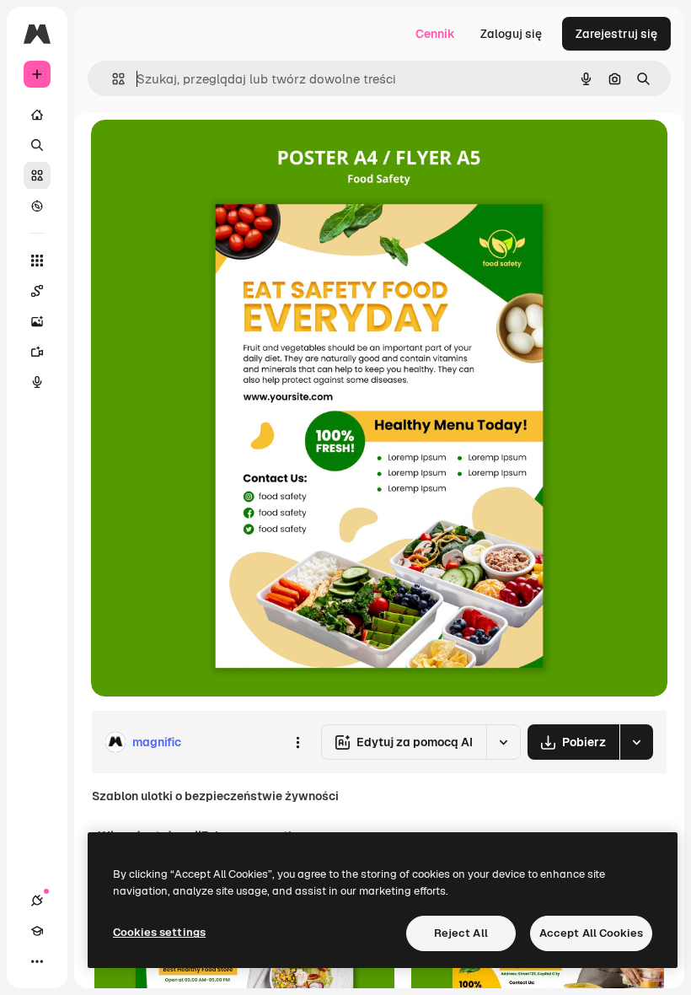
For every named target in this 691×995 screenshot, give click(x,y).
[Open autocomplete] (111, 79)
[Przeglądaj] (37, 205)
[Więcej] (37, 961)
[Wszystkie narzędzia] (37, 260)
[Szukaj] (37, 145)
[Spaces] (37, 290)
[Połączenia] (37, 900)
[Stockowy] (37, 175)
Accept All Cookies (591, 933)
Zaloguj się (511, 33)
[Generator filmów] (37, 351)
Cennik (435, 33)
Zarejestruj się (616, 33)
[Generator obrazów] (37, 321)
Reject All (461, 933)
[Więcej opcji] (297, 742)
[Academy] (37, 930)
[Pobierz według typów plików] (636, 742)
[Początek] (37, 114)
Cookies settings (159, 932)
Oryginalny (207, 151)
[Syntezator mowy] (37, 381)
